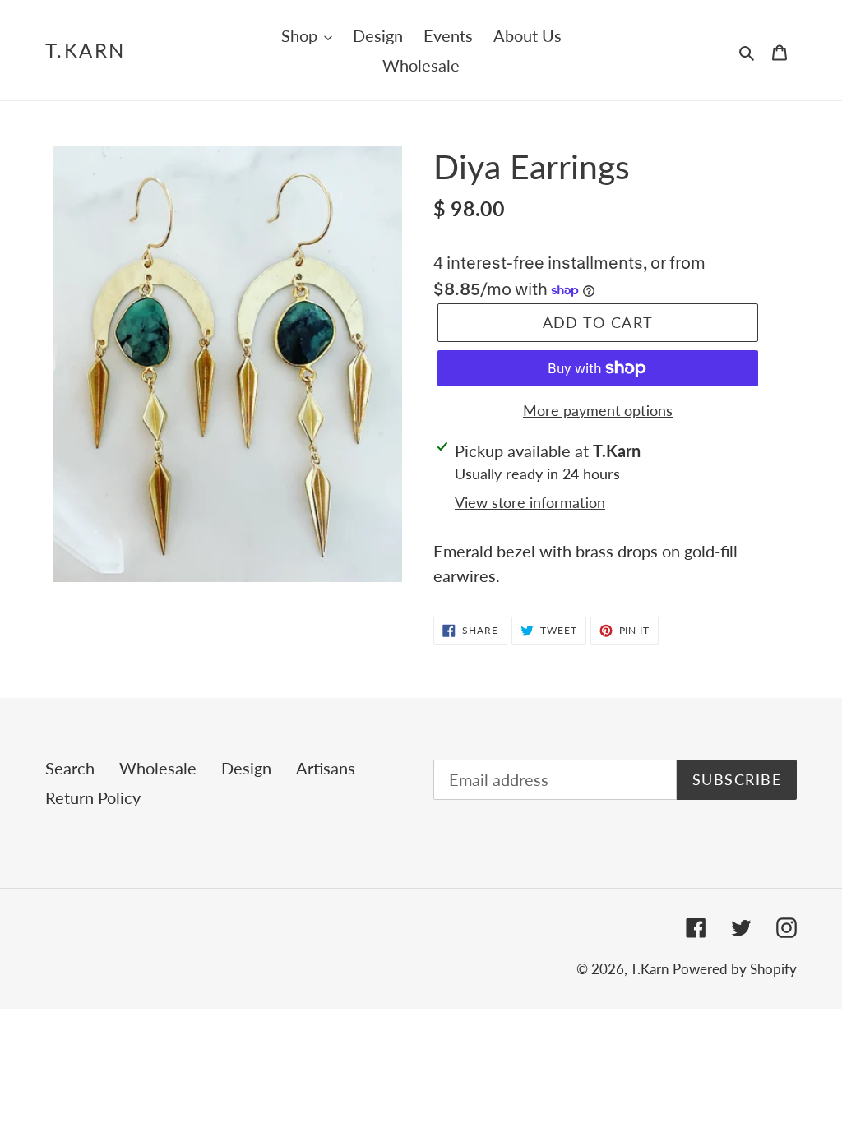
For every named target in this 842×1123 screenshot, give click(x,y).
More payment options (598, 410)
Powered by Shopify (735, 968)
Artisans (325, 768)
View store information (530, 502)
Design (246, 768)
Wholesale (158, 768)
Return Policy (93, 797)
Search (70, 768)
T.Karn (85, 50)
